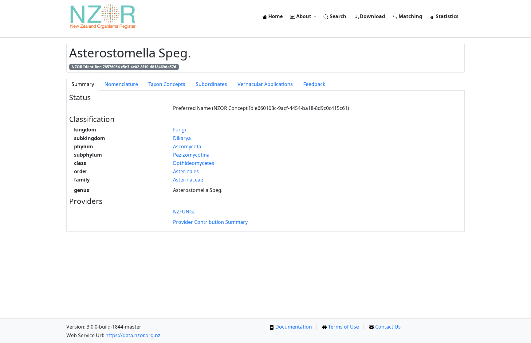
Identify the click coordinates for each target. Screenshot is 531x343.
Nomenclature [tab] (121, 84)
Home (275, 16)
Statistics (446, 16)
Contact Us (387, 326)
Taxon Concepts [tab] (166, 84)
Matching (409, 16)
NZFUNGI (184, 211)
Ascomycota (187, 146)
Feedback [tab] (314, 84)
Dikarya (182, 138)
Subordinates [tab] (211, 84)
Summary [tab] (83, 84)
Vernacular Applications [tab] (265, 84)
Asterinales (186, 171)
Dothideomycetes (193, 163)
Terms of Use (343, 326)
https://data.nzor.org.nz (132, 335)
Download (372, 16)
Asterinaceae (188, 179)
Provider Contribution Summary (210, 222)
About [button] (304, 16)
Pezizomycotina (191, 154)
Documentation (293, 326)
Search (337, 16)
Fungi (179, 129)
